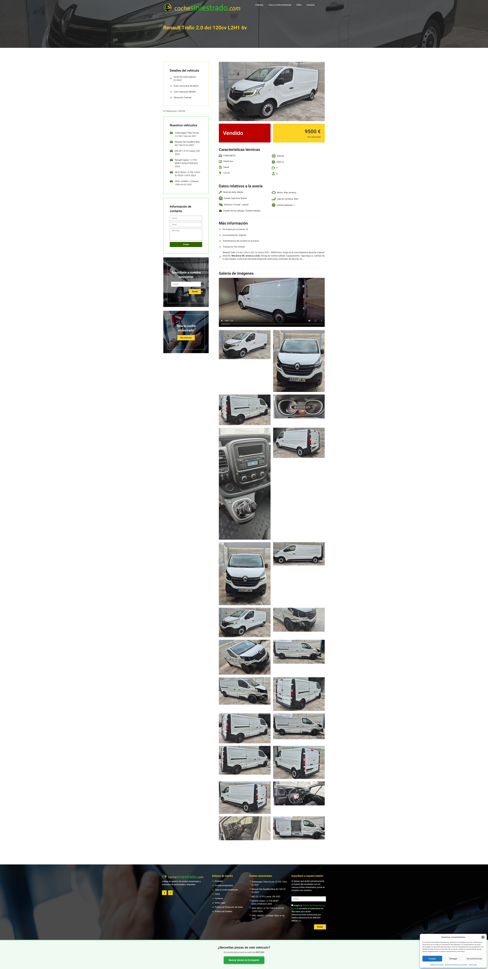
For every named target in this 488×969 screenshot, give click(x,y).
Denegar (453, 958)
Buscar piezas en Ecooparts (244, 960)
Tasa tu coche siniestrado (279, 5)
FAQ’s (298, 5)
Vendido (233, 133)
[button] (483, 937)
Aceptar (432, 958)
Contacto (311, 5)
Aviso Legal (473, 964)
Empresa (259, 5)
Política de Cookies (437, 964)
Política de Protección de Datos (456, 964)
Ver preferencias (474, 958)
